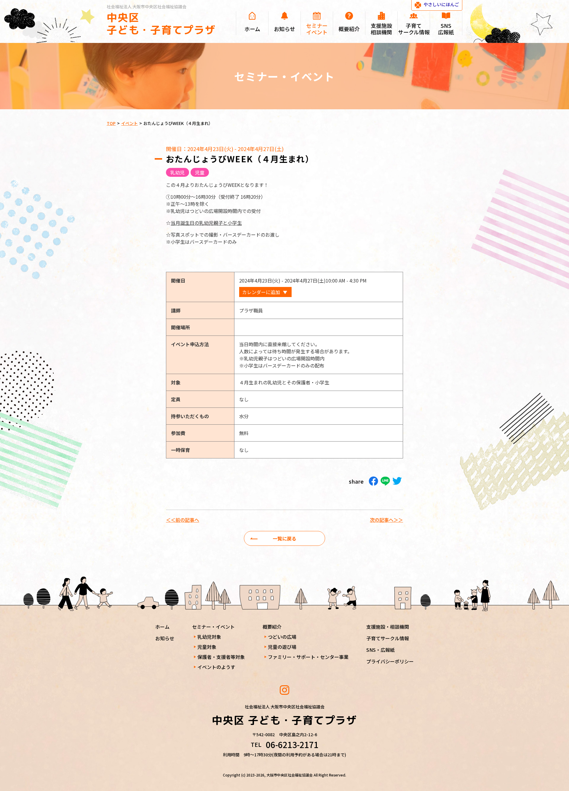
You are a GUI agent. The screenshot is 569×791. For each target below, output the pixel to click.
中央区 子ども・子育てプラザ (161, 23)
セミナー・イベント (213, 626)
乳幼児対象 (209, 636)
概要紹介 (272, 626)
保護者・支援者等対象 (221, 656)
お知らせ (164, 638)
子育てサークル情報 (387, 638)
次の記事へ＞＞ (386, 519)
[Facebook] (373, 481)
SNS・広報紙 (380, 649)
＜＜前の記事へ (182, 519)
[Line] (385, 481)
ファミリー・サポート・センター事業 (308, 656)
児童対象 (206, 646)
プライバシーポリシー (390, 661)
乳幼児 (177, 172)
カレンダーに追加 (261, 292)
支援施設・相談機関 (387, 626)
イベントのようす (216, 666)
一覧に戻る (284, 538)
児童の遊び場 (282, 646)
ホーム (162, 626)
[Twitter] (397, 481)
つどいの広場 (282, 636)
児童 (199, 172)
